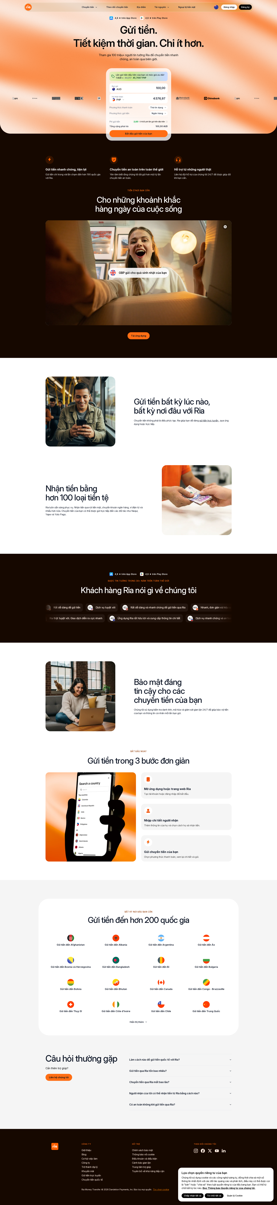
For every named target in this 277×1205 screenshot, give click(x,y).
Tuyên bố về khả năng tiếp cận (148, 1171)
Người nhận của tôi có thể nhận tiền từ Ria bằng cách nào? (164, 1093)
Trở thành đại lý (90, 1167)
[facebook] (203, 1151)
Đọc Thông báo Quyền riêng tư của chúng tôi (229, 1188)
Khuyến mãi (88, 1171)
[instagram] (196, 1151)
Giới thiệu (86, 1150)
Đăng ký (245, 7)
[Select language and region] (216, 7)
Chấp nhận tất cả (192, 1195)
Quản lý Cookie (235, 1195)
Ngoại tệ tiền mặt (186, 7)
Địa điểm (141, 7)
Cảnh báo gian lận (141, 1162)
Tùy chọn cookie (161, 1189)
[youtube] (217, 1151)
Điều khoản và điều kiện (144, 1158)
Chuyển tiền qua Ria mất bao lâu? (149, 1082)
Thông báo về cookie (143, 1154)
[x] (210, 1151)
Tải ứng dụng (138, 335)
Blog (84, 1154)
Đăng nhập (229, 7)
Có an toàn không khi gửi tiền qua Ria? (152, 1104)
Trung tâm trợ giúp (141, 1167)
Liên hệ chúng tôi (59, 1077)
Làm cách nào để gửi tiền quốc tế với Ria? (154, 1059)
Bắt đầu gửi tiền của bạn (138, 133)
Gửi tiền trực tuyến (91, 1175)
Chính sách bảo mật (142, 1150)
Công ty (86, 1162)
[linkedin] (224, 1151)
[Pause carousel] (225, 227)
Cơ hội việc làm (89, 1158)
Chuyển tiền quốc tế (92, 1179)
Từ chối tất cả (214, 1195)
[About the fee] (166, 122)
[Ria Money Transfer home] (28, 7)
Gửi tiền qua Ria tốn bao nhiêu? (148, 1070)
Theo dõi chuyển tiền (117, 7)
